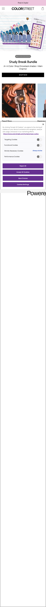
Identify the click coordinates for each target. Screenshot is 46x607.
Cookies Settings (23, 184)
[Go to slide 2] (18, 56)
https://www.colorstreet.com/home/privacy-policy (21, 134)
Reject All (23, 166)
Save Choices (23, 178)
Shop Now (23, 75)
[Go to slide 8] (27, 56)
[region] (23, 3)
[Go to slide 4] (21, 56)
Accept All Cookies (23, 172)
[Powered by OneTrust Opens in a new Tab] (36, 191)
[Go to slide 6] (24, 56)
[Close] (43, 124)
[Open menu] (5, 9)
